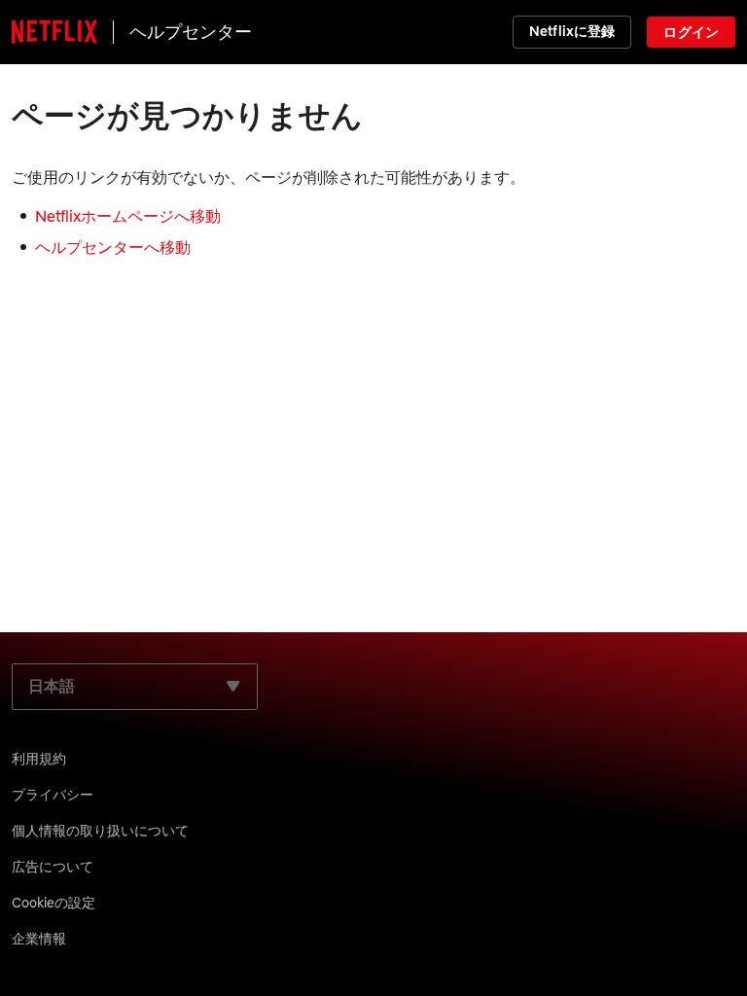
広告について (52, 866)
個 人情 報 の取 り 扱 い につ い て (100, 830)
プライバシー (52, 794)
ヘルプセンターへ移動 (113, 247)
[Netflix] (54, 32)
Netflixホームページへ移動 (128, 216)
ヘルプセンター (190, 31)
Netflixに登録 (572, 31)
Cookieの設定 (53, 902)
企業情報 (39, 938)
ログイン (691, 32)
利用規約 (39, 758)
